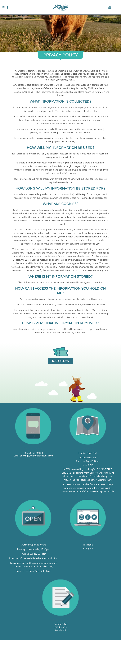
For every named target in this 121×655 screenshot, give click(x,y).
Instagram (88, 548)
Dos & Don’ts (60, 626)
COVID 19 (60, 629)
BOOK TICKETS (60, 361)
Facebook (88, 544)
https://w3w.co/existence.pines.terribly (95, 491)
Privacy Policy (60, 623)
